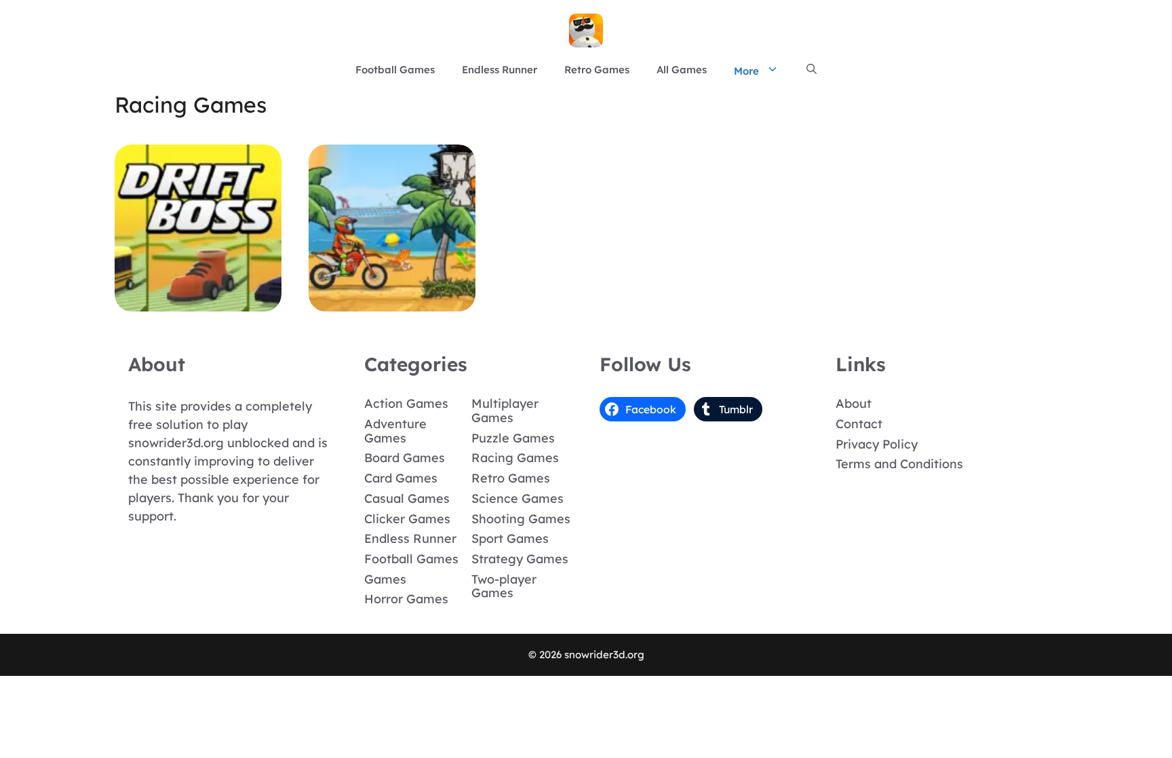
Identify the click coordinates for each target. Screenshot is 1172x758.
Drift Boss (198, 301)
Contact (859, 424)
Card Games (400, 478)
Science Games (517, 498)
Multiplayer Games (505, 410)
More (746, 70)
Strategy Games (519, 559)
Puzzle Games (513, 438)
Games (385, 579)
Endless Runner (499, 69)
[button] (811, 70)
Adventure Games (395, 431)
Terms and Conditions (899, 464)
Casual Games (407, 498)
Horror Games (406, 599)
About (854, 403)
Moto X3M (392, 301)
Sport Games (510, 538)
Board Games (404, 458)
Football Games (395, 69)
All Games (682, 69)
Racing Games (515, 458)
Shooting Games (520, 519)
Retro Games (596, 69)
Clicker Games (407, 519)
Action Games (406, 403)
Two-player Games (503, 586)
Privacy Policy (877, 444)
